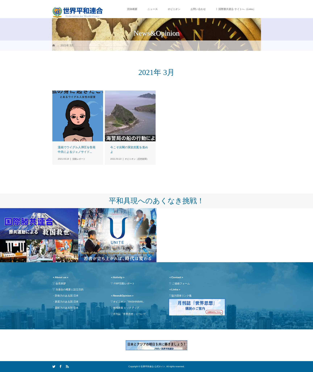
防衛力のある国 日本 (66, 295)
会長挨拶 (61, 283)
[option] (39, 235)
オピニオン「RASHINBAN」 (129, 301)
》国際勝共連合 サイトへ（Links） (236, 9)
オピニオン (174, 9)
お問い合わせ (198, 9)
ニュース (152, 9)
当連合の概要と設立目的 (70, 289)
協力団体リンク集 (181, 295)
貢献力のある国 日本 (66, 307)
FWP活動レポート (124, 283)
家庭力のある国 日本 (66, 301)
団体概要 (132, 9)
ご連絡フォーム (181, 283)
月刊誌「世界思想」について (129, 313)
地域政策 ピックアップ (126, 307)
